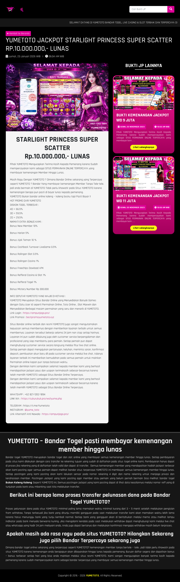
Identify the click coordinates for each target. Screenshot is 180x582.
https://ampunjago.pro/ (36, 313)
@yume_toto (32, 410)
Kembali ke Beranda (19, 33)
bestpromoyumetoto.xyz (40, 317)
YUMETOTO (92, 575)
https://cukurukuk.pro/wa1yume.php (41, 399)
